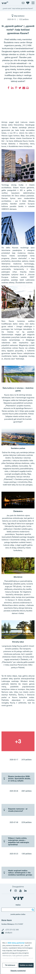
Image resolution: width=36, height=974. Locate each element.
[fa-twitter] (20, 87)
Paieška (18, 905)
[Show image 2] (18, 741)
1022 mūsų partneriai (16, 943)
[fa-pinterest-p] (16, 87)
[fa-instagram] (15, 890)
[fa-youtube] (20, 890)
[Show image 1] (18, 721)
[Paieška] (32, 910)
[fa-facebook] (8, 87)
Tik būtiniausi (10, 965)
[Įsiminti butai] (27, 3)
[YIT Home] (5, 2)
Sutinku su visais (26, 965)
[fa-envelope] (23, 87)
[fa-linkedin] (12, 87)
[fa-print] (27, 87)
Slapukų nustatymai (18, 971)
